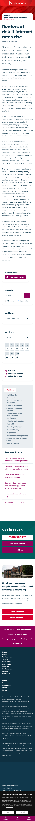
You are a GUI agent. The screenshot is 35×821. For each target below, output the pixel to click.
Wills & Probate (12, 443)
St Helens (5, 688)
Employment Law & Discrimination (14, 414)
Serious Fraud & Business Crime (16, 439)
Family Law (11, 418)
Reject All (22, 812)
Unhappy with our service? (11, 790)
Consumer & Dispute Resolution (14, 402)
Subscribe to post (15, 376)
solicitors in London (15, 701)
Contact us (17, 643)
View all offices (17, 612)
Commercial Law (13, 398)
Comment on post (15, 373)
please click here (9, 807)
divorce (16, 711)
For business (7, 657)
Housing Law (9, 19)
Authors (9, 313)
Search (9, 290)
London (5, 683)
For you (5, 654)
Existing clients (27, 639)
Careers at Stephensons (17, 634)
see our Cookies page (10, 805)
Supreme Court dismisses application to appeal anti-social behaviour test (15, 485)
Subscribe (12, 371)
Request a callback (17, 543)
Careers (5, 671)
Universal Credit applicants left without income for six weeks (17, 467)
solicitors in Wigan (14, 704)
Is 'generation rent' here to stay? (15, 495)
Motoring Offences (14, 427)
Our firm (5, 666)
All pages (10, 301)
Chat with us (17, 550)
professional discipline (18, 713)
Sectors (5, 659)
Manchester (6, 685)
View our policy (6, 755)
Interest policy (7, 788)
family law (10, 711)
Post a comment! (17, 277)
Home (6, 15)
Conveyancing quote (10, 639)
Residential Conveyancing (17, 436)
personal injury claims (19, 708)
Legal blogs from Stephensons (15, 17)
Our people (6, 664)
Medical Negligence (14, 424)
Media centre (7, 669)
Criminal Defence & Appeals (14, 409)
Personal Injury (12, 430)
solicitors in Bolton (10, 699)
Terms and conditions (10, 785)
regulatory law (17, 716)
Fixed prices (6, 662)
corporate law (8, 716)
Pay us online (9, 629)
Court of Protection (14, 406)
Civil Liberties (12, 395)
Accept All (8, 812)
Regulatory (11, 433)
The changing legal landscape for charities (17, 503)
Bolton (4, 680)
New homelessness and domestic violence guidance (16, 459)
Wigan (4, 690)
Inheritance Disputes (15, 421)
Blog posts (24, 301)
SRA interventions (24, 629)
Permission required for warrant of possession (14, 476)
